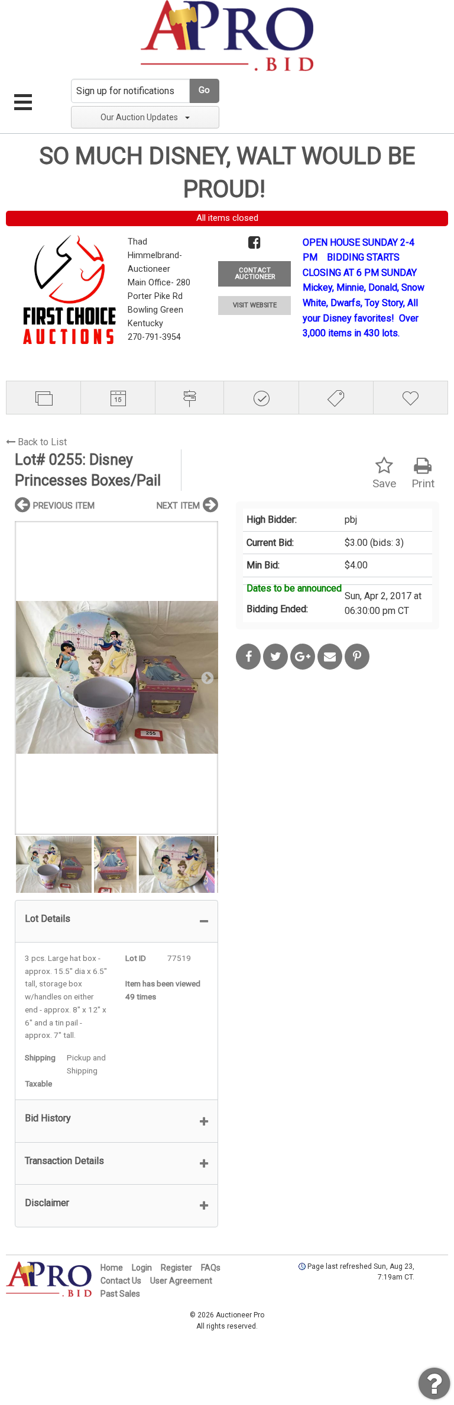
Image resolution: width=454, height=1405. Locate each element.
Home (111, 1267)
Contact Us (120, 1280)
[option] (116, 677)
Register (176, 1267)
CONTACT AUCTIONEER (255, 273)
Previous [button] (27, 677)
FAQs (210, 1267)
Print (422, 483)
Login (142, 1267)
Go (204, 90)
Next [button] (206, 677)
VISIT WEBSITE (255, 305)
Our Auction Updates (139, 117)
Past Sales (120, 1293)
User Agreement (181, 1280)
